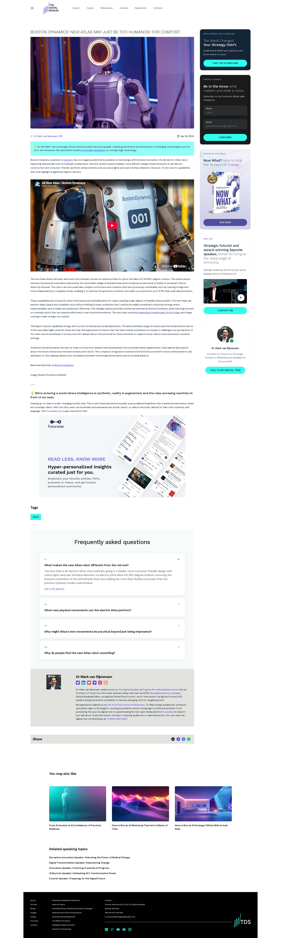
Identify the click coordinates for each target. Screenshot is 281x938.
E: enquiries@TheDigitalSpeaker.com (120, 917)
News (36, 516)
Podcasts (34, 921)
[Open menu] (32, 8)
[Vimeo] (94, 683)
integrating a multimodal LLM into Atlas (159, 312)
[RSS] (106, 683)
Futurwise (167, 711)
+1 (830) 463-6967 (117, 718)
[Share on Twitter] (178, 739)
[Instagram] (100, 683)
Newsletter (141, 8)
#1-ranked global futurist (164, 689)
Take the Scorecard (225, 63)
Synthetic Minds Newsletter (63, 917)
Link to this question (54, 588)
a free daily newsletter (93, 150)
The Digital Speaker (129, 689)
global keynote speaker (168, 693)
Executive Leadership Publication (66, 900)
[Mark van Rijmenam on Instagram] (129, 929)
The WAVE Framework (61, 921)
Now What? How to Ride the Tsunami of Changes (72, 908)
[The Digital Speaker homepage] (51, 8)
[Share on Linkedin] (173, 739)
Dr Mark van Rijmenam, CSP (48, 136)
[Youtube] (89, 683)
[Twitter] (78, 683)
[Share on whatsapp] (189, 739)
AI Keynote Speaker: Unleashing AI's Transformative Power (82, 873)
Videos (33, 917)
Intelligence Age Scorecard (63, 925)
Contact (158, 8)
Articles (124, 8)
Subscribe (225, 137)
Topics (90, 8)
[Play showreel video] (225, 291)
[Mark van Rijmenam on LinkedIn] (106, 929)
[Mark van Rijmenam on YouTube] (118, 929)
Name (209, 108)
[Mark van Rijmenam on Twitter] (112, 929)
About (76, 8)
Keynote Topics (58, 904)
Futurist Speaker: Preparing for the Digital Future (77, 878)
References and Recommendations (67, 913)
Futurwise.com (54, 411)
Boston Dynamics (64, 365)
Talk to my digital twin (225, 370)
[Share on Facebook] (183, 739)
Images (33, 913)
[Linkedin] (83, 683)
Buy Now (225, 222)
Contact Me (225, 310)
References (107, 8)
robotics (67, 159)
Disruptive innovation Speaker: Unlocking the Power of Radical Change (89, 857)
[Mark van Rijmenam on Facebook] (123, 929)
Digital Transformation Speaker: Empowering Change (79, 862)
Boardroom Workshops (61, 929)
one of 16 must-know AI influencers (126, 704)
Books (32, 908)
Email (209, 122)
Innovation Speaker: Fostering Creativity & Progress (79, 868)
